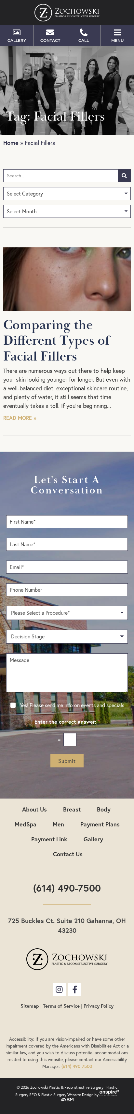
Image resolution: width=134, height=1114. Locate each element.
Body (104, 809)
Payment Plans (100, 824)
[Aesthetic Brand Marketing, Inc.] (67, 1099)
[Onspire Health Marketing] (109, 1094)
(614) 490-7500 (67, 888)
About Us (34, 809)
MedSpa (25, 824)
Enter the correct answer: (67, 721)
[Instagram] (59, 989)
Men (58, 824)
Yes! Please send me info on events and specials (72, 705)
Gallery (93, 839)
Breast (72, 809)
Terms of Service (61, 1006)
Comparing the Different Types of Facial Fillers (56, 341)
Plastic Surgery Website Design (67, 1094)
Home (11, 143)
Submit (67, 761)
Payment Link (49, 839)
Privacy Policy (99, 1006)
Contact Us (68, 854)
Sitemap (29, 1006)
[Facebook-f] (74, 989)
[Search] (124, 175)
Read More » (19, 417)
